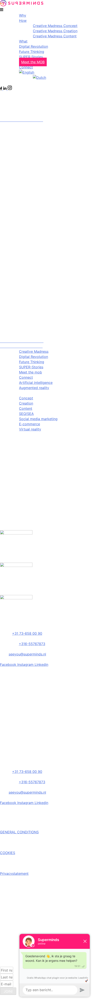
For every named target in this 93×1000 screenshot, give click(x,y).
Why (22, 15)
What (23, 41)
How (23, 20)
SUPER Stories (31, 57)
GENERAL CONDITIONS (19, 832)
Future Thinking (31, 51)
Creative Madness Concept (55, 26)
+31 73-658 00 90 (27, 633)
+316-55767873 (32, 644)
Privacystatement (14, 873)
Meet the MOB (33, 62)
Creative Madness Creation (55, 31)
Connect (26, 67)
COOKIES (7, 853)
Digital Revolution (33, 46)
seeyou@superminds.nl (27, 654)
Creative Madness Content (55, 36)
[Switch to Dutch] (39, 77)
